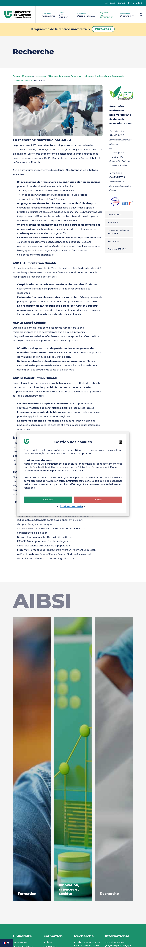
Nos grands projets (59, 76)
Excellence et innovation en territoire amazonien (87, 944)
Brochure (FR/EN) (117, 249)
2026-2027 (103, 29)
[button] (120, 442)
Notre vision (41, 76)
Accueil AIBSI (114, 214)
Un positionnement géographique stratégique (118, 944)
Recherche (113, 241)
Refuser (98, 499)
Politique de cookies (71, 506)
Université (27, 76)
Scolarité (47, 942)
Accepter (48, 499)
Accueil (16, 76)
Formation (113, 222)
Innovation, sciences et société (118, 232)
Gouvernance (20, 942)
